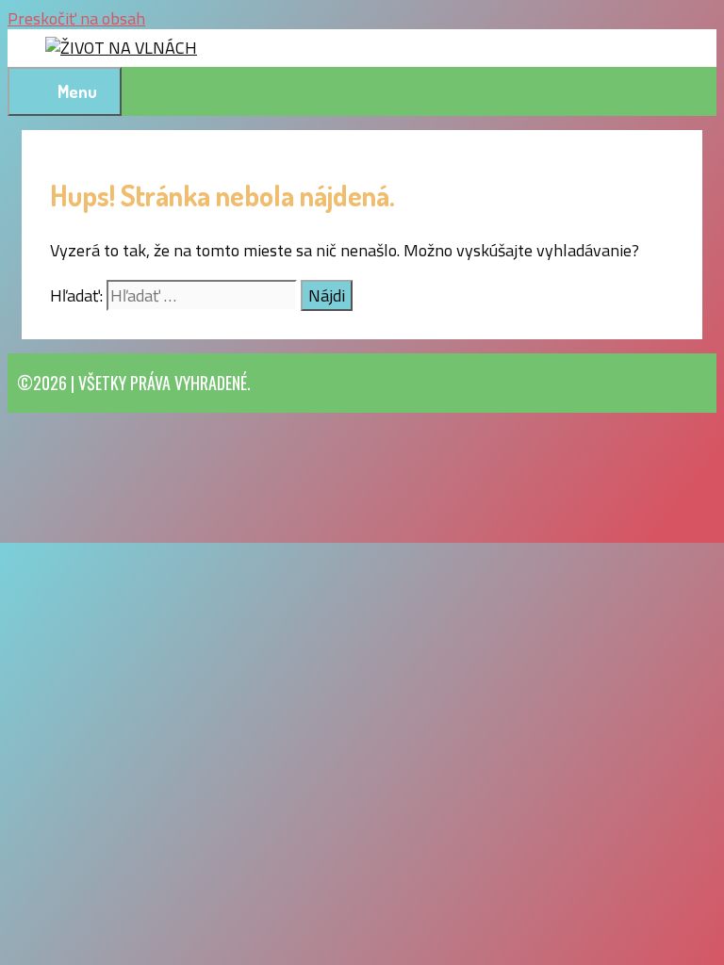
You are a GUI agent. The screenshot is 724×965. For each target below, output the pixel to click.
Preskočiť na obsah (76, 18)
